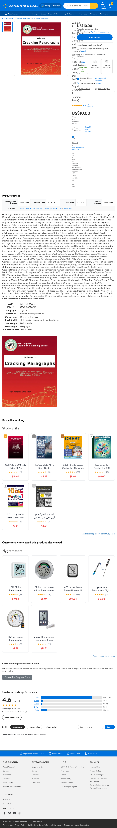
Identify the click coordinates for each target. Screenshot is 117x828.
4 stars (36, 701)
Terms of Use (95, 766)
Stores (34, 770)
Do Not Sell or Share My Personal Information (99, 786)
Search (109, 727)
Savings (35, 13)
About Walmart (9, 766)
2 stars (36, 707)
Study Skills (68, 208)
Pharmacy (83, 13)
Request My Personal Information (98, 780)
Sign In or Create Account (33, 753)
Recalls (63, 774)
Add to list (86, 88)
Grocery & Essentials (49, 13)
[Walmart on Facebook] (4, 813)
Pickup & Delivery (68, 13)
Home (4, 18)
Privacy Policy (95, 770)
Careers (93, 13)
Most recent (17, 727)
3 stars (36, 704)
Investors (6, 778)
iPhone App (7, 799)
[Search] (94, 6)
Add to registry (104, 88)
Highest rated (34, 727)
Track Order (75, 753)
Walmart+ (36, 778)
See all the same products (104, 656)
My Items (104, 13)
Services (25, 13)
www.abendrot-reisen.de (78, 148)
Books (10, 18)
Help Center (57, 753)
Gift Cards (36, 782)
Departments (12, 13)
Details (98, 83)
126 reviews (90, 105)
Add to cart (94, 37)
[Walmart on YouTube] (14, 813)
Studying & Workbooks (40, 18)
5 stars (36, 697)
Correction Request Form (17, 677)
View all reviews (12, 717)
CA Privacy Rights (97, 774)
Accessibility (66, 778)
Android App (8, 803)
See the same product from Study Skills (98, 533)
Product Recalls (67, 782)
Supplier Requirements (12, 786)
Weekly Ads (92, 753)
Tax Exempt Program (69, 786)
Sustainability (8, 782)
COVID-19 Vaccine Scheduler (73, 766)
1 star (37, 710)
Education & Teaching (23, 18)
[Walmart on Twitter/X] (9, 813)
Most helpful (52, 727)
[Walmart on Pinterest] (19, 813)
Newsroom (7, 774)
